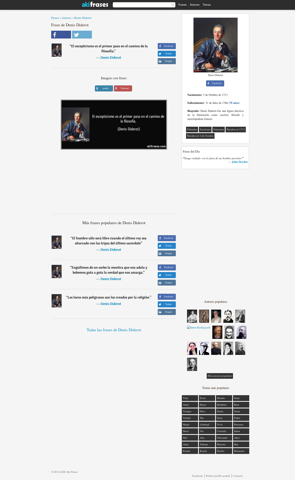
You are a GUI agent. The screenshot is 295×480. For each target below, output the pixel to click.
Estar (219, 418)
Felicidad (222, 437)
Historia (221, 444)
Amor (186, 404)
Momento (239, 451)
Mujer (186, 424)
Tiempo (187, 411)
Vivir (220, 424)
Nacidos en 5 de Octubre (200, 135)
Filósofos (192, 129)
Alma (186, 444)
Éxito (203, 398)
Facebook (197, 476)
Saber (237, 431)
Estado (186, 451)
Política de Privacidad (218, 476)
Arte (202, 437)
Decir (186, 431)
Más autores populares (220, 375)
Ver (201, 431)
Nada (237, 398)
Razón (203, 451)
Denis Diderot (83, 18)
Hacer (203, 404)
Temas (207, 4)
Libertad (204, 424)
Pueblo (221, 451)
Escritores (205, 129)
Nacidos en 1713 (236, 129)
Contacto (238, 476)
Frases (182, 4)
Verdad (186, 418)
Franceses (218, 129)
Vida (185, 398)
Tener (237, 411)
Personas (238, 424)
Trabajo (204, 444)
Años (237, 437)
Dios (202, 411)
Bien (236, 404)
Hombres (222, 404)
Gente (220, 411)
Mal (185, 437)
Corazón (221, 431)
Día (202, 418)
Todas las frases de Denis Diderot (114, 329)
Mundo (221, 398)
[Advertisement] (114, 183)
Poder (237, 418)
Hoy (236, 444)
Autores (194, 4)
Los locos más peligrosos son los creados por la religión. (109, 297)
